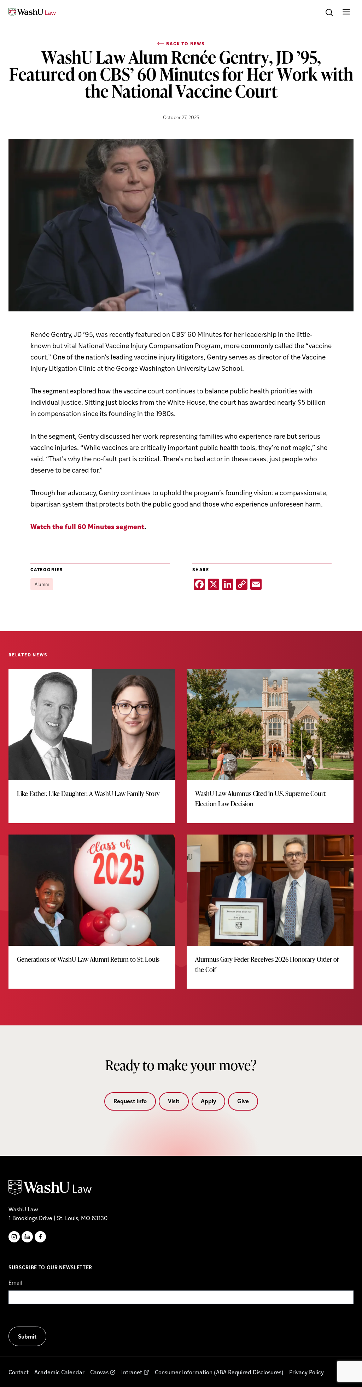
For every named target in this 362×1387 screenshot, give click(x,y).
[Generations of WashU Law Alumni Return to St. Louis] (91, 906)
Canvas (99, 1372)
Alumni (42, 584)
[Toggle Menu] (346, 12)
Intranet (131, 1372)
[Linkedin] (27, 1236)
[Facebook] (40, 1236)
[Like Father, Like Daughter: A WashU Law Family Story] (91, 741)
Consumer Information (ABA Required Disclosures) (219, 1372)
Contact (18, 1372)
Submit (27, 1336)
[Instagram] (14, 1236)
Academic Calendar (59, 1372)
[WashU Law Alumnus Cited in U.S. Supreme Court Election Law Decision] (270, 746)
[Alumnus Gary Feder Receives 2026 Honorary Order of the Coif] (270, 912)
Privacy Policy (306, 1372)
